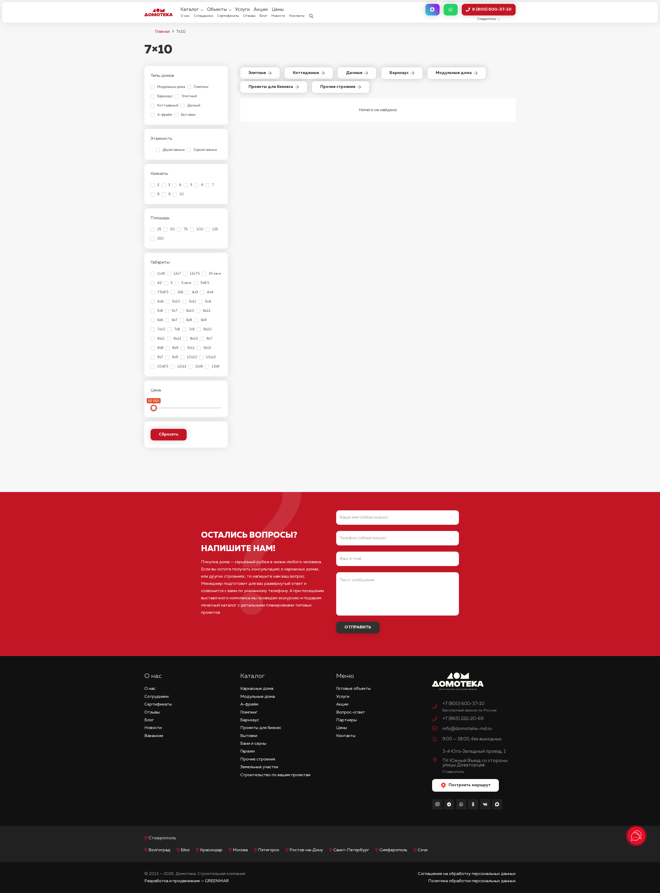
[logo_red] (158, 12)
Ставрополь (162, 838)
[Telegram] (449, 804)
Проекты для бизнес (260, 728)
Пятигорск (268, 850)
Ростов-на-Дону (306, 850)
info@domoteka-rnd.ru (467, 728)
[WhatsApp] (461, 804)
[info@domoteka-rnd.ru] (437, 729)
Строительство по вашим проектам (275, 775)
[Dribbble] (497, 804)
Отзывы (152, 712)
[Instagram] (437, 804)
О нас (149, 689)
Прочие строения (257, 759)
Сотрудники (156, 697)
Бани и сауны (253, 744)
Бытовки (248, 736)
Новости (153, 728)
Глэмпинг (249, 712)
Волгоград (159, 850)
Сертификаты (158, 704)
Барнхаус (249, 720)
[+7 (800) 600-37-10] (437, 707)
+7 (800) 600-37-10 (463, 703)
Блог (149, 720)
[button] (311, 12)
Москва (240, 850)
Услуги (342, 697)
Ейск (185, 850)
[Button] (432, 9)
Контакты (346, 736)
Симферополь (393, 850)
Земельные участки (259, 767)
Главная (162, 32)
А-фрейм (249, 704)
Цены (341, 728)
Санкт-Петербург (351, 850)
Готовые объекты (353, 689)
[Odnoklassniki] (473, 804)
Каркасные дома (256, 689)
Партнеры (346, 720)
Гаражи (247, 751)
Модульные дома (257, 697)
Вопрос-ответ (350, 712)
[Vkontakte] (485, 804)
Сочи (422, 850)
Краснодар (211, 850)
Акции (342, 704)
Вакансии (153, 736)
